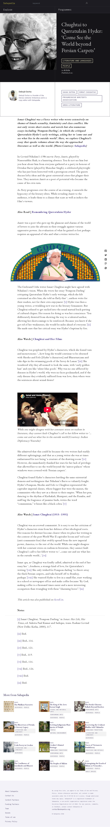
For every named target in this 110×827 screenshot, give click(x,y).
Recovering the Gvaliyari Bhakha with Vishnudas (95, 726)
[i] (65, 302)
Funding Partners (12, 804)
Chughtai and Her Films (47, 339)
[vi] (44, 555)
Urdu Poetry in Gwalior (23, 745)
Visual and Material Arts (58, 710)
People (66, 66)
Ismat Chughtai (87, 92)
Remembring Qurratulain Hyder (51, 212)
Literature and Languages (77, 61)
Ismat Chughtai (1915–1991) (50, 514)
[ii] (89, 324)
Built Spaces (91, 771)
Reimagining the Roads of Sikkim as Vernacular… (95, 764)
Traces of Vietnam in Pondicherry (93, 746)
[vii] (29, 570)
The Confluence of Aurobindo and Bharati (23, 764)
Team (7, 809)
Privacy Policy (11, 821)
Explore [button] (7, 9)
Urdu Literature (71, 105)
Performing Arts (56, 714)
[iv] (84, 459)
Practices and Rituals (94, 750)
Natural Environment (58, 733)
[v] (65, 503)
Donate (7, 813)
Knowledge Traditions (94, 730)
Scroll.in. (59, 599)
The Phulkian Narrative (23, 704)
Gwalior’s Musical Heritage (57, 746)
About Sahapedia (11, 791)
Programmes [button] (64, 9)
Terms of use (10, 817)
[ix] (82, 588)
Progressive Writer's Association (75, 98)
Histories (18, 707)
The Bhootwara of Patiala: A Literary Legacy (24, 726)
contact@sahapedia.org (61, 809)
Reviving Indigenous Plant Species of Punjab (60, 726)
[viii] (30, 577)
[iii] (80, 361)
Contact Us (9, 796)
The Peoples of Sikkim (58, 763)
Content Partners (12, 800)
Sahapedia (9, 3)
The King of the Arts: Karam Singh (58, 705)
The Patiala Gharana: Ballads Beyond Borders (94, 705)
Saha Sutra (69, 92)
